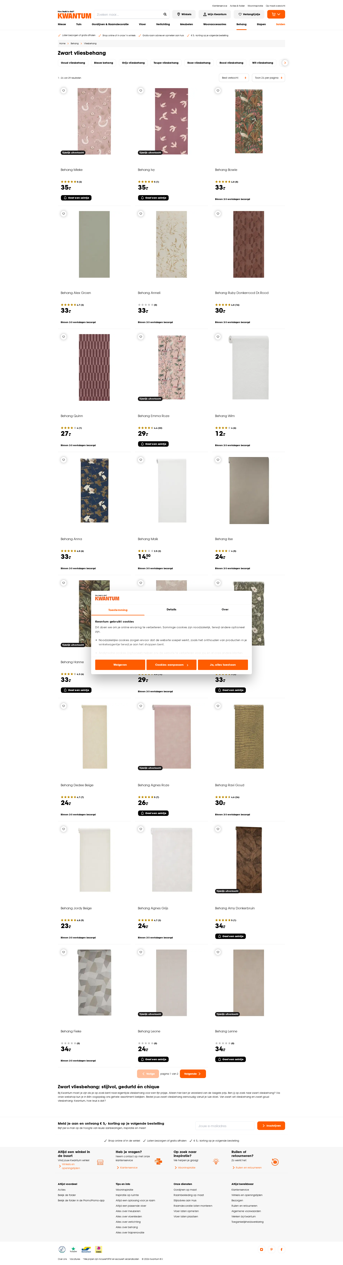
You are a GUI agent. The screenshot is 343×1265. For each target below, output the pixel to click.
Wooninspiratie (186, 1167)
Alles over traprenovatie (130, 1232)
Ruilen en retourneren (249, 1167)
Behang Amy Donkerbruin (235, 908)
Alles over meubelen (128, 1211)
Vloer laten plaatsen (186, 1216)
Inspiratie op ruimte (127, 1195)
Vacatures (75, 1259)
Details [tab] (172, 609)
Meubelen (186, 24)
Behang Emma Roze (153, 416)
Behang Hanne (72, 662)
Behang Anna (71, 539)
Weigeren (120, 664)
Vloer (142, 24)
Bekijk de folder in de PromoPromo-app (81, 1200)
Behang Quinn (72, 416)
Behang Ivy (146, 169)
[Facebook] (281, 1249)
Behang (242, 24)
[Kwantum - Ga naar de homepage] (74, 15)
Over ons (62, 1259)
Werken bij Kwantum (244, 1216)
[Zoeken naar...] (165, 14)
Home (62, 43)
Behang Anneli (149, 293)
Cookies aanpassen (169, 664)
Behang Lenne (226, 1031)
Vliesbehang (90, 43)
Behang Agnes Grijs (153, 908)
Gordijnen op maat (185, 1189)
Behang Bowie (226, 169)
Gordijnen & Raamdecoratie (110, 24)
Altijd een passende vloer (131, 1205)
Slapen (261, 24)
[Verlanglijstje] (63, 90)
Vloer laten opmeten (186, 1211)
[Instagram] (261, 1249)
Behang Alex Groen (76, 293)
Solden (280, 24)
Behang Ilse (224, 539)
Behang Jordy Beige (76, 908)
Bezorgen (237, 1200)
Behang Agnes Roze (153, 785)
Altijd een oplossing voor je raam (135, 1200)
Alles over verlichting (128, 1221)
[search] (131, 14)
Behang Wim (225, 416)
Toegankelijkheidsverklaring (248, 1221)
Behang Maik (148, 539)
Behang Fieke (71, 1031)
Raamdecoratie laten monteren (193, 1205)
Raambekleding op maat (189, 1195)
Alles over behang (127, 1227)
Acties (62, 1189)
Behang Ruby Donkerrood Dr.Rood (242, 293)
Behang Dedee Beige (77, 785)
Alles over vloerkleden (129, 1216)
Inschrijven (274, 1125)
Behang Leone (149, 1031)
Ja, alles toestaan (223, 664)
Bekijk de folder (67, 1195)
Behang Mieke (72, 169)
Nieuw (62, 24)
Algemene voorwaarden (246, 1211)
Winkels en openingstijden (71, 1166)
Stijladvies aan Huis (185, 1200)
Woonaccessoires (214, 24)
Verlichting (163, 24)
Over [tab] (225, 609)
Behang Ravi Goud (229, 785)
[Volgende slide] (285, 63)
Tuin (78, 24)
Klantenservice (129, 1167)
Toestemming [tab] (117, 610)
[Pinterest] (271, 1249)
